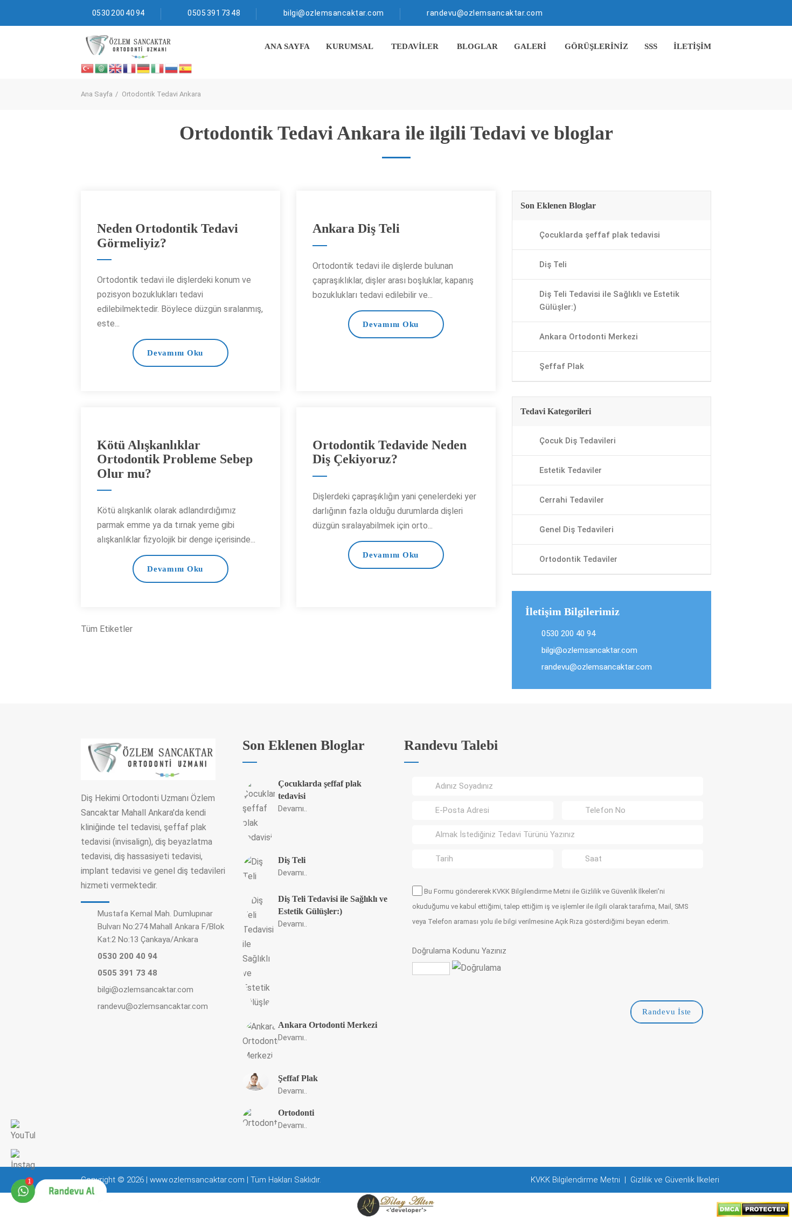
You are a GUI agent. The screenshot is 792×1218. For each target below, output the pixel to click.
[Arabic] (102, 67)
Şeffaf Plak (561, 366)
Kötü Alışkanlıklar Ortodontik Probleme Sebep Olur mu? (175, 459)
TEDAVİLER (415, 46)
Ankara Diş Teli (356, 228)
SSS (650, 46)
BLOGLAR (477, 46)
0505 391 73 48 (213, 13)
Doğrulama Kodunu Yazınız (459, 951)
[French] (130, 67)
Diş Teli (553, 264)
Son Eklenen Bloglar (558, 205)
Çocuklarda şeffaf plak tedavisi (599, 235)
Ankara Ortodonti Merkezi (588, 337)
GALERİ (530, 46)
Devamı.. (292, 808)
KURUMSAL (349, 46)
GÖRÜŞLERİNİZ (596, 46)
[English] (116, 67)
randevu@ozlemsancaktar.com (485, 13)
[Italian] (158, 67)
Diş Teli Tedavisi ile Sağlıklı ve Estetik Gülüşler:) (609, 300)
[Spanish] (186, 67)
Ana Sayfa (97, 94)
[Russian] (172, 67)
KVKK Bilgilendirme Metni (531, 891)
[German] (144, 67)
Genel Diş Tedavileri (576, 529)
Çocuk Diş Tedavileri (577, 441)
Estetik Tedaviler (570, 470)
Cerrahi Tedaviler (571, 500)
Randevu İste (666, 1011)
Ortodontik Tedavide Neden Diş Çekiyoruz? (389, 452)
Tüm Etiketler (107, 629)
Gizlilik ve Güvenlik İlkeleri (619, 891)
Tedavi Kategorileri (555, 411)
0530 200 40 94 (118, 13)
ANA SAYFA (287, 46)
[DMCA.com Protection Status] (753, 1208)
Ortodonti (296, 1112)
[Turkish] (88, 67)
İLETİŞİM (692, 46)
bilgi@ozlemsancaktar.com (333, 13)
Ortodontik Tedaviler (578, 559)
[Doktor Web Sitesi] (396, 1205)
